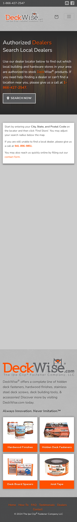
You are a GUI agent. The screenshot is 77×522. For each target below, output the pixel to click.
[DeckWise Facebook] (72, 3)
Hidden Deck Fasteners (57, 447)
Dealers (62, 505)
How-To (23, 505)
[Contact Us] (67, 3)
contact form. (12, 157)
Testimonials (47, 505)
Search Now (20, 98)
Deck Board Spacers (20, 484)
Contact (37, 509)
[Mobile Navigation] (69, 16)
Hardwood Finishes (20, 447)
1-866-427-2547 (14, 3)
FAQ (33, 505)
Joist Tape (57, 484)
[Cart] (56, 17)
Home (12, 505)
